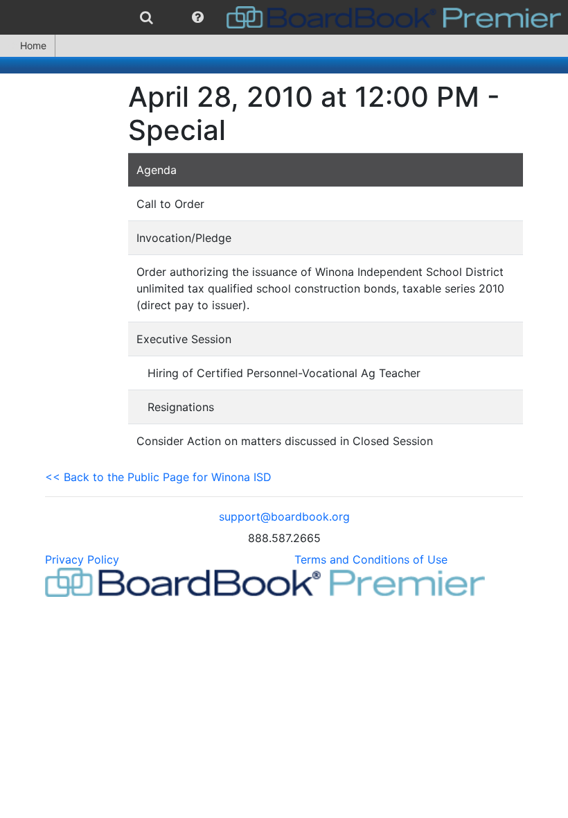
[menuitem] (146, 17)
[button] (198, 17)
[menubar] (284, 17)
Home (33, 45)
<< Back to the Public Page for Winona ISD (158, 477)
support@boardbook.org (284, 516)
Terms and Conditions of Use (370, 559)
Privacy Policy (82, 559)
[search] (146, 17)
